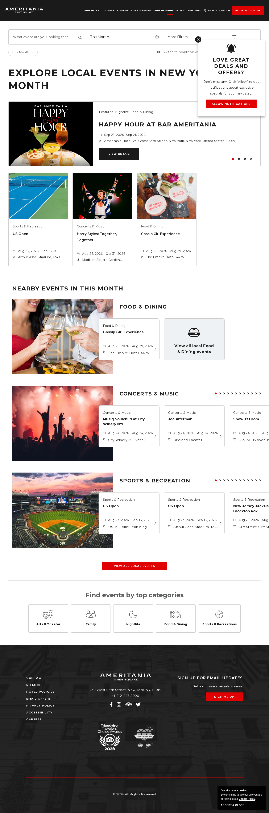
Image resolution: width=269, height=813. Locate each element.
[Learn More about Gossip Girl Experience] (154, 349)
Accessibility (39, 712)
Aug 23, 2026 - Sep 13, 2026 (39, 251)
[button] (119, 154)
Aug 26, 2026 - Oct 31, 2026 (103, 254)
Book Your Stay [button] (248, 10)
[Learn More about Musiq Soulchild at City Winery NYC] (154, 436)
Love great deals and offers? (231, 66)
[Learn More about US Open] (154, 523)
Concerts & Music (91, 226)
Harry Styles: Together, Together (97, 237)
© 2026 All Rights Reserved (134, 794)
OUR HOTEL (92, 10)
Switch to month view (177, 52)
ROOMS (109, 10)
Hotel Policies (40, 691)
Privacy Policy (40, 705)
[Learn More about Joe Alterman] (219, 436)
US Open (20, 234)
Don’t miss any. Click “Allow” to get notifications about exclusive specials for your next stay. (231, 87)
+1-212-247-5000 (219, 10)
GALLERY (194, 10)
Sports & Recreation (29, 226)
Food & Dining (152, 226)
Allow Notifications (231, 103)
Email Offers (38, 698)
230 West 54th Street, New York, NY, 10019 (126, 690)
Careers (34, 719)
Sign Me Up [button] (227, 698)
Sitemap (34, 684)
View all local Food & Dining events (194, 349)
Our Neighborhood (170, 10)
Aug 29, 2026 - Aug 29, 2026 (168, 251)
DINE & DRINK (141, 10)
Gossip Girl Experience (160, 234)
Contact (35, 677)
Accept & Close (232, 805)
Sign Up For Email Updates (210, 678)
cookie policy (247, 798)
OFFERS (123, 10)
